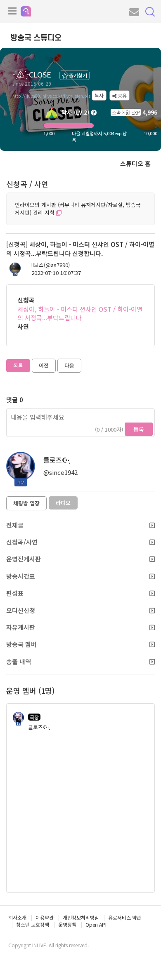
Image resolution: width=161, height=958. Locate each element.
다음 (69, 365)
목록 (18, 365)
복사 (99, 95)
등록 (138, 429)
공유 (121, 95)
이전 (44, 365)
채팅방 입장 (26, 503)
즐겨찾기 (77, 75)
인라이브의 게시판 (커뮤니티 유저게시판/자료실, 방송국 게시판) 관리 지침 (78, 208)
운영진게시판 (23, 558)
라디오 (63, 503)
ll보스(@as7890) (50, 265)
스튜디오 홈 (135, 163)
